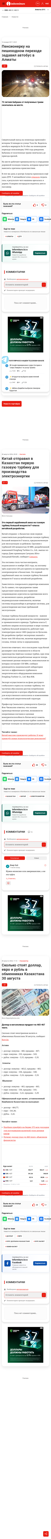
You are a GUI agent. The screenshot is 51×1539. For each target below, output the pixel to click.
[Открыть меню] (4, 3)
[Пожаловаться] (45, 865)
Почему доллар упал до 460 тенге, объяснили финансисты (25, 1139)
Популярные (14, 858)
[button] (42, 9)
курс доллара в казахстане (18, 1241)
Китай (23, 796)
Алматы (10, 236)
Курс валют (40, 1241)
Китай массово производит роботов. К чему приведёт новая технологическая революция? (24, 737)
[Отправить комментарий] (44, 285)
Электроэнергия (37, 796)
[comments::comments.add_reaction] (8, 883)
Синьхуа (33, 556)
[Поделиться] (46, 1534)
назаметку (24, 961)
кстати (23, 454)
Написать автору (42, 66)
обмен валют (12, 1246)
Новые (36, 858)
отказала (35, 177)
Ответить (12, 878)
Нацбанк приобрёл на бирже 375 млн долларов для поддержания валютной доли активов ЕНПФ (26, 1130)
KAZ (47, 4)
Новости (15, 17)
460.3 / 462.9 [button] (12, 10)
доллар (10, 1236)
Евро (20, 1236)
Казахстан (11, 796)
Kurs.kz (5, 1039)
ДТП (20, 236)
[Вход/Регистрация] (42, 3)
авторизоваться (22, 279)
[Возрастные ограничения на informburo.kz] (37, 3)
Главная (5, 17)
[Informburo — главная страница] (16, 3)
